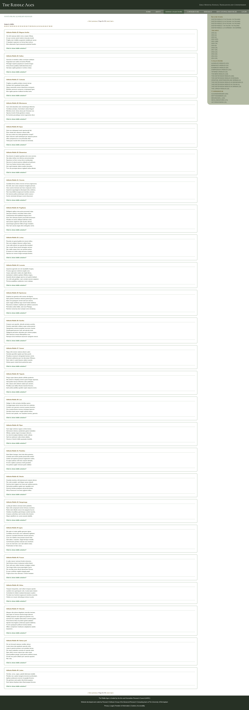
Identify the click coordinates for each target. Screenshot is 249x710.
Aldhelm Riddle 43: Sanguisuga (16, 502)
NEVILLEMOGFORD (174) (219, 100)
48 (49, 26)
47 (47, 26)
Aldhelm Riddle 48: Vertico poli (16, 640)
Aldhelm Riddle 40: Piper (14, 425)
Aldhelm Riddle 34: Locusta (15, 265)
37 (28, 26)
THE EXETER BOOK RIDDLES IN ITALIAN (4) (225, 84)
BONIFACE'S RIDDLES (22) (219, 65)
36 (26, 26)
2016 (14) (214, 52)
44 (42, 26)
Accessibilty (141, 706)
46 (45, 26)
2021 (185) (214, 41)
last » (112, 21)
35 (24, 26)
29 (12, 26)
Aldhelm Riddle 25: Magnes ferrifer (17, 32)
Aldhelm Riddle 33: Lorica (14, 237)
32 (18, 26)
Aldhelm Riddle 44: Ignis (14, 528)
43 (40, 26)
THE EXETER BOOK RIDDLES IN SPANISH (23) (226, 86)
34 (22, 26)
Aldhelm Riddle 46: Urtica (14, 585)
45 (44, 26)
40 (34, 26)
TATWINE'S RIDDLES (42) (219, 72)
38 (30, 26)
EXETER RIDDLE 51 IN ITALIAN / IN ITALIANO (225, 21)
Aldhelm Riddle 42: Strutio (15, 476)
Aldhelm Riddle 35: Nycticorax (16, 293)
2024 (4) (214, 35)
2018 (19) (214, 47)
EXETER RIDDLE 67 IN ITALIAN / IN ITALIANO (225, 19)
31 (16, 26)
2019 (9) (214, 45)
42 (38, 26)
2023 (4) (214, 37)
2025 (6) (214, 33)
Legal (112, 706)
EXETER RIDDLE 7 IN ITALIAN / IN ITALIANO (225, 25)
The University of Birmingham (158, 702)
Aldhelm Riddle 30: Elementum (16, 152)
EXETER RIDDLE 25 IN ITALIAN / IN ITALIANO (225, 23)
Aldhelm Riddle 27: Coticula (15, 79)
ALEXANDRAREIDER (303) (219, 94)
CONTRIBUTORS (193, 12)
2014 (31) (214, 56)
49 (51, 26)
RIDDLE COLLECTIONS (174, 12)
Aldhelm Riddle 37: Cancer (15, 348)
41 (36, 26)
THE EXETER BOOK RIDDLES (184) (222, 76)
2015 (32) (214, 54)
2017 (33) (214, 50)
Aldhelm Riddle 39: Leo (14, 399)
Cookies (133, 706)
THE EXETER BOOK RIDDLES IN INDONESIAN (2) (227, 82)
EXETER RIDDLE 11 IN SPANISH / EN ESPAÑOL (226, 28)
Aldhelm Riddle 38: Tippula (15, 374)
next (108, 21)
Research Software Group (110, 702)
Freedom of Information (122, 706)
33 (20, 26)
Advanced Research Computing (133, 702)
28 (10, 26)
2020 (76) (214, 43)
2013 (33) (214, 58)
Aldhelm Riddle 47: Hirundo (15, 609)
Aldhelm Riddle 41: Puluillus (15, 451)
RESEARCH (208, 12)
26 (7, 26)
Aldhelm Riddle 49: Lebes (14, 670)
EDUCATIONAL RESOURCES (227, 12)
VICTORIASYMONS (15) (219, 102)
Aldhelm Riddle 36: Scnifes (15, 320)
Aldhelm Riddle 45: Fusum (15, 557)
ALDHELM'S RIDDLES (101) (220, 63)
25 (5, 26)
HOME (148, 12)
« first (89, 21)
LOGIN (244, 12)
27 (9, 26)
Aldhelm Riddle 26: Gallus (15, 56)
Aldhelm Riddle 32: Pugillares (16, 208)
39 (32, 26)
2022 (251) (214, 39)
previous (94, 21)
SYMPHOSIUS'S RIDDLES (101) (221, 69)
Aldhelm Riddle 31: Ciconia (15, 180)
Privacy (106, 706)
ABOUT (158, 12)
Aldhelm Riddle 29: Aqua (14, 127)
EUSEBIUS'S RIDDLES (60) (219, 67)
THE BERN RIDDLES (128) (219, 74)
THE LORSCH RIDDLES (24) (220, 88)
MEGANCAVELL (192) (218, 98)
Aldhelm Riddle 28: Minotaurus (16, 103)
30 (14, 26)
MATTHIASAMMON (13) (218, 96)
